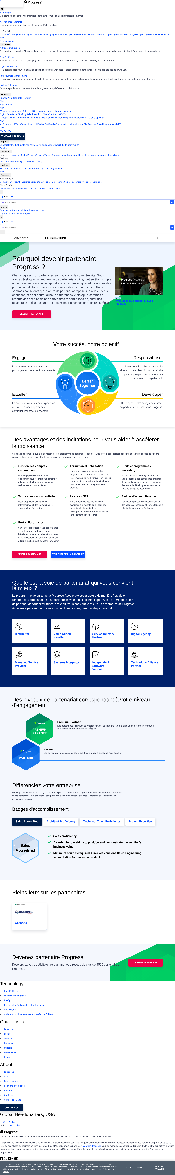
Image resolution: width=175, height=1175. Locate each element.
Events (93, 155)
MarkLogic (5, 111)
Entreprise (9, 1072)
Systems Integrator (66, 662)
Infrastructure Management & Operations (33, 117)
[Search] (1, 192)
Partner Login (38, 168)
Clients (7, 1076)
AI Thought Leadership (11, 22)
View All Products (12, 136)
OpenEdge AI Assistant (118, 34)
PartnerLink (18, 210)
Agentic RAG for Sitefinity (39, 34)
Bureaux (8, 1090)
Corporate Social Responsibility (69, 182)
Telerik (30, 114)
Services (4, 148)
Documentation (59, 155)
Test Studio (50, 124)
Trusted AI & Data (8, 98)
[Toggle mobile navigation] (2, 232)
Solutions (5, 44)
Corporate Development (41, 182)
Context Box (100, 34)
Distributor (22, 634)
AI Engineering (7, 41)
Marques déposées (91, 1146)
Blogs (86, 155)
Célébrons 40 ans (12, 1099)
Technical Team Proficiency (102, 821)
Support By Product (9, 145)
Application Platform (52, 111)
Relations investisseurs (15, 1086)
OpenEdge (68, 111)
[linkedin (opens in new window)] (17, 1159)
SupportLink (6, 210)
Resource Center (19, 155)
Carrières (8, 1095)
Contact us (12, 1107)
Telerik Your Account (34, 210)
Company (5, 175)
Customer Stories (105, 155)
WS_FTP (12, 131)
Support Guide (60, 145)
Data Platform (7, 34)
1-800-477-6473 (7, 213)
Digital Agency (141, 634)
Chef (10, 117)
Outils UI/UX (10, 1009)
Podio (55, 114)
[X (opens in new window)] (6, 1159)
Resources (6, 151)
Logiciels (8, 1029)
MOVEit (62, 114)
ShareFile (47, 114)
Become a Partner (23, 168)
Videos (47, 155)
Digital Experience (8, 66)
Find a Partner (7, 168)
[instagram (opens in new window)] (13, 1159)
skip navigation (11, 3)
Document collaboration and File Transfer (76, 124)
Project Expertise (140, 821)
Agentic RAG (20, 34)
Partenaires (9, 1043)
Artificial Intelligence (10, 48)
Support (5, 141)
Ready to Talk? (23, 213)
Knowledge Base (75, 155)
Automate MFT (60, 126)
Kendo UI (38, 114)
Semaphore (16, 111)
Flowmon (57, 117)
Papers (30, 155)
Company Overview (9, 182)
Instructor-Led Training (11, 161)
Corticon (37, 111)
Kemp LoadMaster (72, 117)
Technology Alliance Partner (144, 664)
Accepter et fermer (134, 1168)
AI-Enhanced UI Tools (10, 124)
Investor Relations (8, 188)
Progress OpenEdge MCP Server (145, 34)
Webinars (39, 155)
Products (5, 94)
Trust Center (39, 188)
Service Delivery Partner (103, 635)
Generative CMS (86, 34)
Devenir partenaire (31, 314)
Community (73, 145)
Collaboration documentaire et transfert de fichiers (28, 1014)
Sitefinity (22, 114)
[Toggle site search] (1, 217)
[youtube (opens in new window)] (9, 1159)
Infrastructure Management (13, 75)
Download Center (44, 145)
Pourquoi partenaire (56, 238)
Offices (57, 188)
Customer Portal (27, 145)
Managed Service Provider (26, 664)
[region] (87, 1168)
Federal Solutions (8, 85)
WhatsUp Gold (88, 117)
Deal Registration (31, 170)
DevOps (4, 117)
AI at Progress (7, 12)
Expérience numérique (15, 995)
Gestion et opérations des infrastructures (24, 1005)
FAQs (116, 155)
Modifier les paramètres (160, 1167)
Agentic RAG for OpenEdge (65, 34)
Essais (7, 1033)
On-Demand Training (32, 161)
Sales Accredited (27, 821)
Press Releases (25, 188)
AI (2, 9)
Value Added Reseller (62, 635)
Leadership (24, 182)
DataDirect (28, 111)
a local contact (14, 1125)
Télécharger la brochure (68, 554)
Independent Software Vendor (100, 666)
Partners (5, 165)
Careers (49, 188)
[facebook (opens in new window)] (2, 1159)
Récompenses (11, 1081)
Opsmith (85, 36)
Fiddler (40, 124)
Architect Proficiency (61, 821)
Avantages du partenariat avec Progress (134, 303)
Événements (10, 1052)
